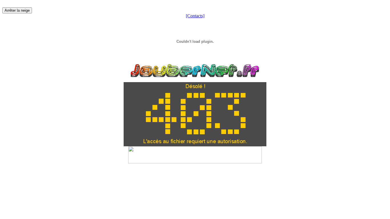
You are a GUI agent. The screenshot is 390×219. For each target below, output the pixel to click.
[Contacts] (195, 15)
